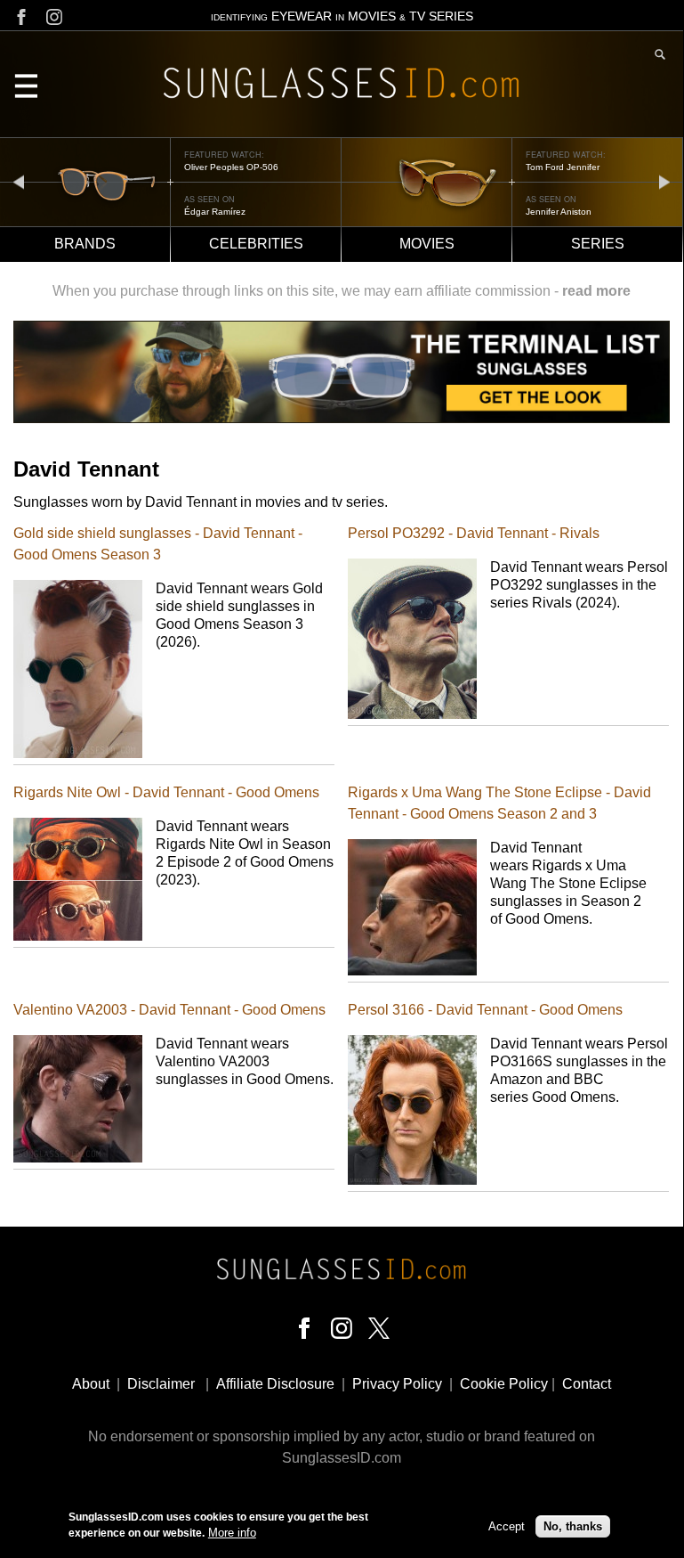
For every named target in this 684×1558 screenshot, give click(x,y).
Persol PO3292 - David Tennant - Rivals (474, 533)
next (664, 181)
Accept (506, 1526)
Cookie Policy (504, 1383)
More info (232, 1532)
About (90, 1383)
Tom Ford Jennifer (563, 167)
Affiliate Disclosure (275, 1383)
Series (597, 243)
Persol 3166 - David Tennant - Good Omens (485, 1009)
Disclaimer (161, 1383)
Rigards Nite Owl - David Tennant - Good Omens (166, 792)
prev (18, 181)
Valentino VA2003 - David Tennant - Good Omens (169, 1009)
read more (596, 290)
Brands (85, 243)
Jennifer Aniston (558, 211)
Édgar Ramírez (214, 211)
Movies (427, 243)
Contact (586, 1383)
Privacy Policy (397, 1383)
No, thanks (572, 1526)
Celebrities (256, 243)
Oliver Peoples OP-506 (231, 167)
